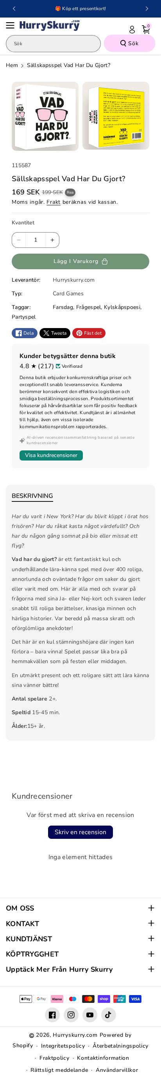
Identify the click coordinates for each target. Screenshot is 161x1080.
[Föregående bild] (14, 8)
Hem (12, 65)
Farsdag (63, 307)
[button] (12, 25)
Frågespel (88, 307)
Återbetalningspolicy (120, 1046)
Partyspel (24, 317)
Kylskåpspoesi (122, 307)
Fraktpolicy (54, 1058)
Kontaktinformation (103, 1058)
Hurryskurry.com (75, 1035)
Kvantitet (23, 222)
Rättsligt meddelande (59, 1070)
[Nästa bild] (147, 8)
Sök (133, 43)
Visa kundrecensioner (51, 455)
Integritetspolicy (63, 1046)
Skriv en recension (80, 832)
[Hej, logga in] (132, 29)
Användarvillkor (117, 1070)
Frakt (54, 202)
